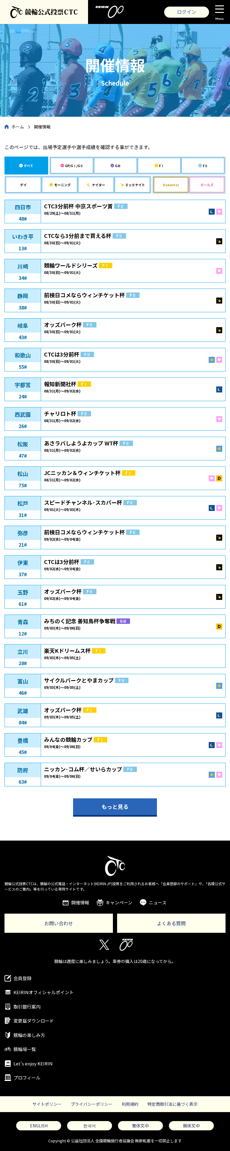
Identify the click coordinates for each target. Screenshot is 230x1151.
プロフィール (26, 1077)
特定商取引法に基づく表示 (172, 1104)
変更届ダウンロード (33, 1020)
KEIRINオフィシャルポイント (43, 992)
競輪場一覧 (24, 1049)
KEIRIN (126, 945)
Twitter (104, 945)
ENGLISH (39, 1126)
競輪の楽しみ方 (29, 1035)
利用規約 (130, 1104)
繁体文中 (140, 1126)
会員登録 (22, 978)
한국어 (89, 1126)
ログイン (186, 11)
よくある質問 (171, 923)
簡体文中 (191, 1126)
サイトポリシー (47, 1104)
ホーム (17, 127)
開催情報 (80, 902)
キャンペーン (119, 902)
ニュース (158, 902)
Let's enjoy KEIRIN (33, 1063)
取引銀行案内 (26, 1006)
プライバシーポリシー (92, 1104)
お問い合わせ (58, 923)
